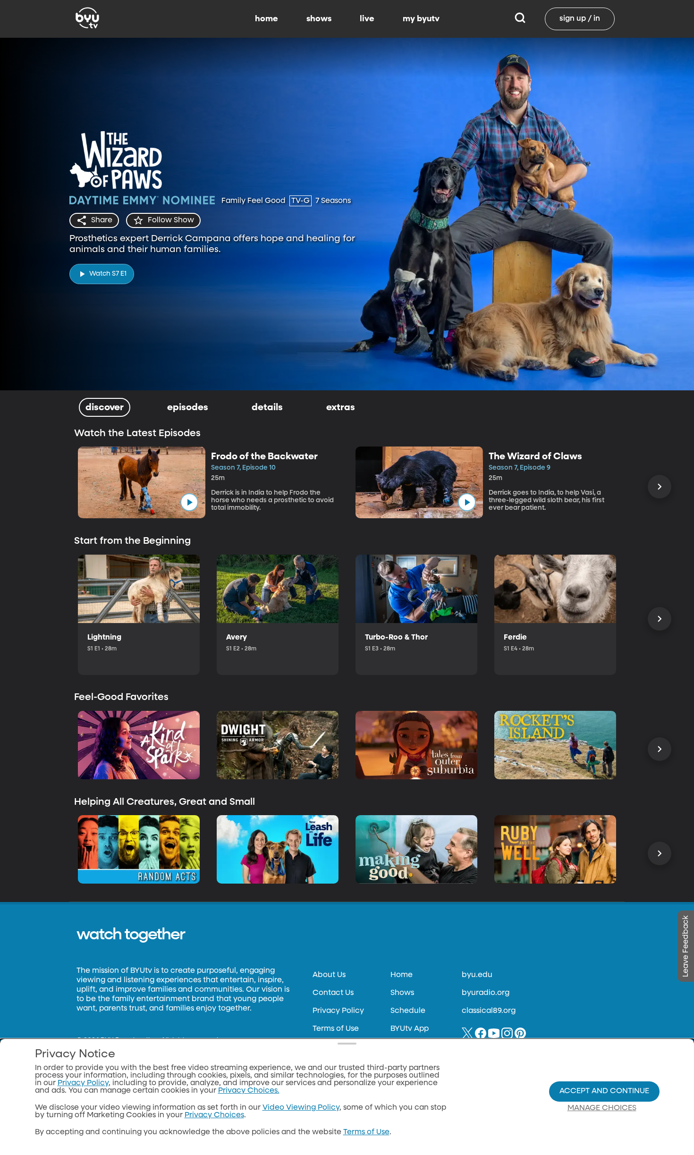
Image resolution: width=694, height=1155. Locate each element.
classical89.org (489, 1011)
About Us (329, 975)
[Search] (520, 19)
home (266, 19)
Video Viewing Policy (300, 1108)
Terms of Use (336, 1029)
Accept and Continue (604, 1091)
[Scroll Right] (659, 486)
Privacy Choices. (248, 1091)
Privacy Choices (214, 1115)
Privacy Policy (338, 1011)
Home (401, 975)
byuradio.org (485, 993)
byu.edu (477, 975)
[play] (189, 502)
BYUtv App (409, 1029)
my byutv (421, 19)
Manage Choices (601, 1108)
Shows (402, 993)
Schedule (407, 1011)
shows (318, 19)
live (367, 19)
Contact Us (333, 993)
